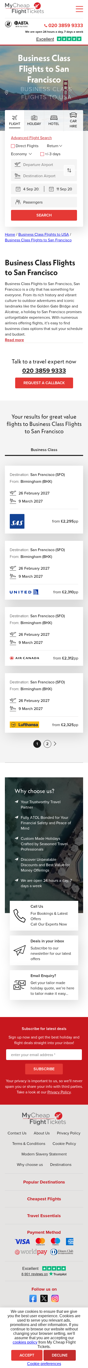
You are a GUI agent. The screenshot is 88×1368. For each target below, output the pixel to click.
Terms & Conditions (28, 1143)
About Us (42, 1133)
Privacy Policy (59, 1092)
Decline (59, 1355)
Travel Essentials (44, 1216)
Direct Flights (27, 146)
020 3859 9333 (65, 25)
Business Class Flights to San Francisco (38, 240)
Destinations (60, 1164)
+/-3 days (52, 154)
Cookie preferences (44, 1364)
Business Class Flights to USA (43, 234)
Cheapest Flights (44, 1199)
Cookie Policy (64, 1143)
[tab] (14, 120)
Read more (14, 340)
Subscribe (44, 1069)
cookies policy (25, 1342)
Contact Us (17, 1133)
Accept (27, 1355)
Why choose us (30, 1164)
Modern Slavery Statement (44, 1154)
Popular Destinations (44, 1182)
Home (10, 234)
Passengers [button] (33, 202)
